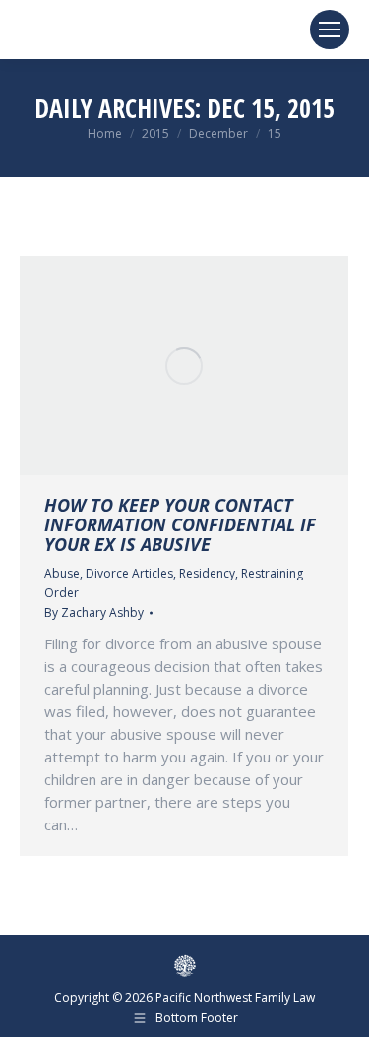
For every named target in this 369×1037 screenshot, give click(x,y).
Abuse (62, 573)
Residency (207, 573)
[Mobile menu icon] (329, 29)
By (94, 612)
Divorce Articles (129, 573)
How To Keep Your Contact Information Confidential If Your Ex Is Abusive (180, 524)
